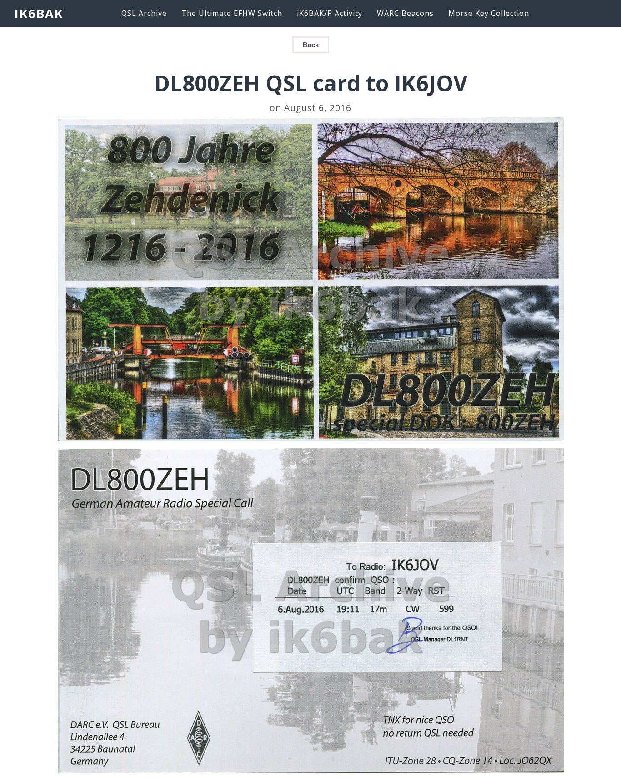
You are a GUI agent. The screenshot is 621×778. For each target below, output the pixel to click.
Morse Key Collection (488, 13)
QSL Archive (144, 13)
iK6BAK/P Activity (329, 13)
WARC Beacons (405, 13)
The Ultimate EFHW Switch (231, 13)
